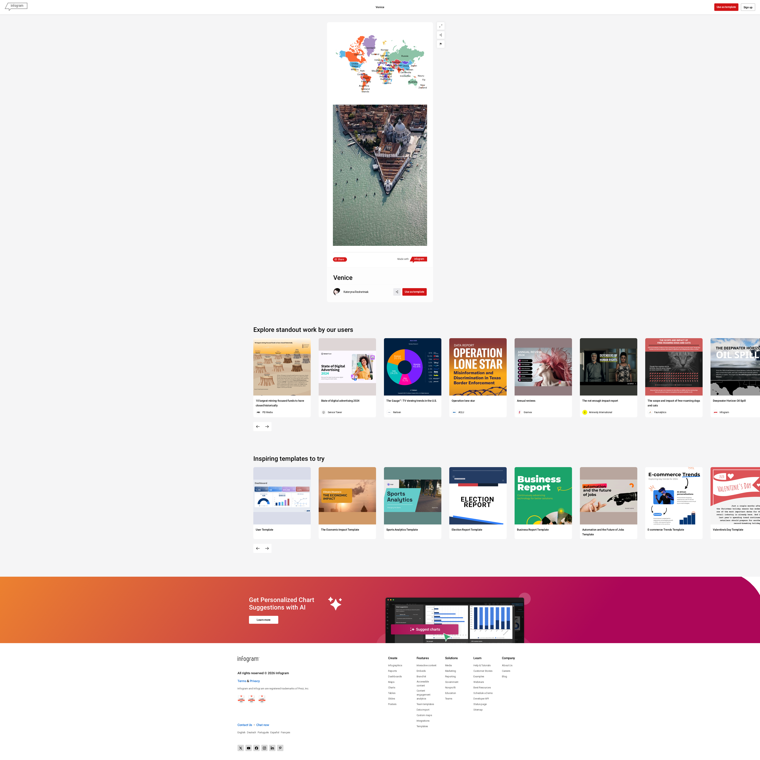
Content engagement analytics (423, 694)
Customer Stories (482, 670)
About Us (507, 665)
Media (448, 665)
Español (274, 732)
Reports (392, 670)
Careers (506, 670)
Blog (504, 676)
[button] (405, 56)
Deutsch (251, 732)
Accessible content (423, 683)
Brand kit (421, 676)
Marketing (450, 670)
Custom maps (424, 715)
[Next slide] (267, 426)
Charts (391, 687)
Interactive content (426, 665)
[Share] (441, 35)
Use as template (726, 7)
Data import (423, 709)
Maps (391, 681)
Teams (448, 698)
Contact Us (245, 725)
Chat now (262, 725)
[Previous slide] (258, 426)
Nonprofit (450, 687)
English (241, 732)
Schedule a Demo (483, 693)
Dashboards (395, 676)
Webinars (478, 681)
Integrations (423, 720)
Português (263, 732)
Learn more (264, 619)
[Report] (441, 44)
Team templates (425, 704)
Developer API (481, 698)
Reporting (450, 676)
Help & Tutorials (481, 665)
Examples (478, 676)
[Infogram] (16, 7)
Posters (392, 704)
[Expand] (441, 26)
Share (341, 259)
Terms (242, 681)
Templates (422, 726)
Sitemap (478, 709)
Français (285, 732)
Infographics (395, 665)
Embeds (421, 670)
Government (451, 681)
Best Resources (482, 687)
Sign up (748, 7)
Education (450, 693)
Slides (391, 698)
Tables (391, 693)
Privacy (255, 681)
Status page (480, 704)
